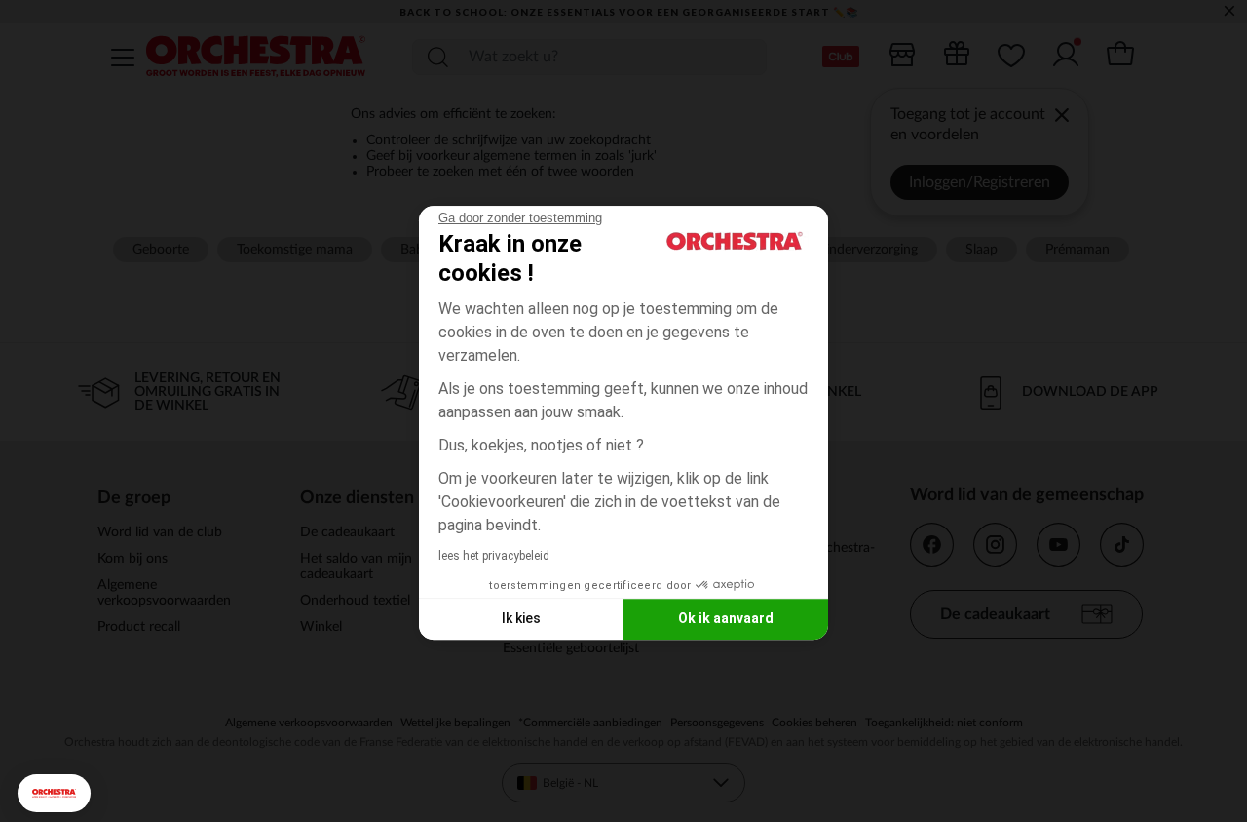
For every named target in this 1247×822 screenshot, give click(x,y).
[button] (54, 793)
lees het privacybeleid (493, 556)
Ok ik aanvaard (726, 618)
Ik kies (521, 618)
